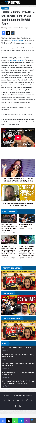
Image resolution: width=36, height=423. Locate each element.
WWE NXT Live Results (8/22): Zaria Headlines (17, 348)
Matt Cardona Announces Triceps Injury (26, 225)
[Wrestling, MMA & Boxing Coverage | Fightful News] (12, 2)
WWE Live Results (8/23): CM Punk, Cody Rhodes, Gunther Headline (18, 364)
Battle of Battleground (17, 60)
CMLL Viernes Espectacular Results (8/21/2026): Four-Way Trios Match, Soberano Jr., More (18, 382)
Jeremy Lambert (7, 28)
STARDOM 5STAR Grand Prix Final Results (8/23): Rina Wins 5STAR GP (18, 355)
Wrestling (5, 8)
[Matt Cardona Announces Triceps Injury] (27, 218)
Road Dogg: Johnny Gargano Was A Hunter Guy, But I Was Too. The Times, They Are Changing (9, 227)
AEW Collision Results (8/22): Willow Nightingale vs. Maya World (18, 373)
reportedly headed (17, 40)
